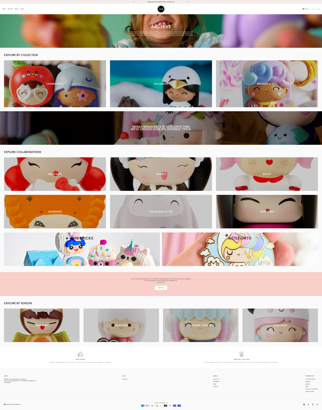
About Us (216, 379)
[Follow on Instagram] (313, 404)
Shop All (124, 379)
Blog (22, 9)
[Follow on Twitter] (308, 404)
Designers (216, 381)
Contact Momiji (310, 379)
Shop (4, 9)
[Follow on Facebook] (304, 404)
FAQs (307, 386)
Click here (166, 2)
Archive (10, 9)
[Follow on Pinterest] (317, 404)
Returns (307, 384)
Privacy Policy (309, 391)
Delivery (307, 381)
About (17, 9)
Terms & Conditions (311, 389)
